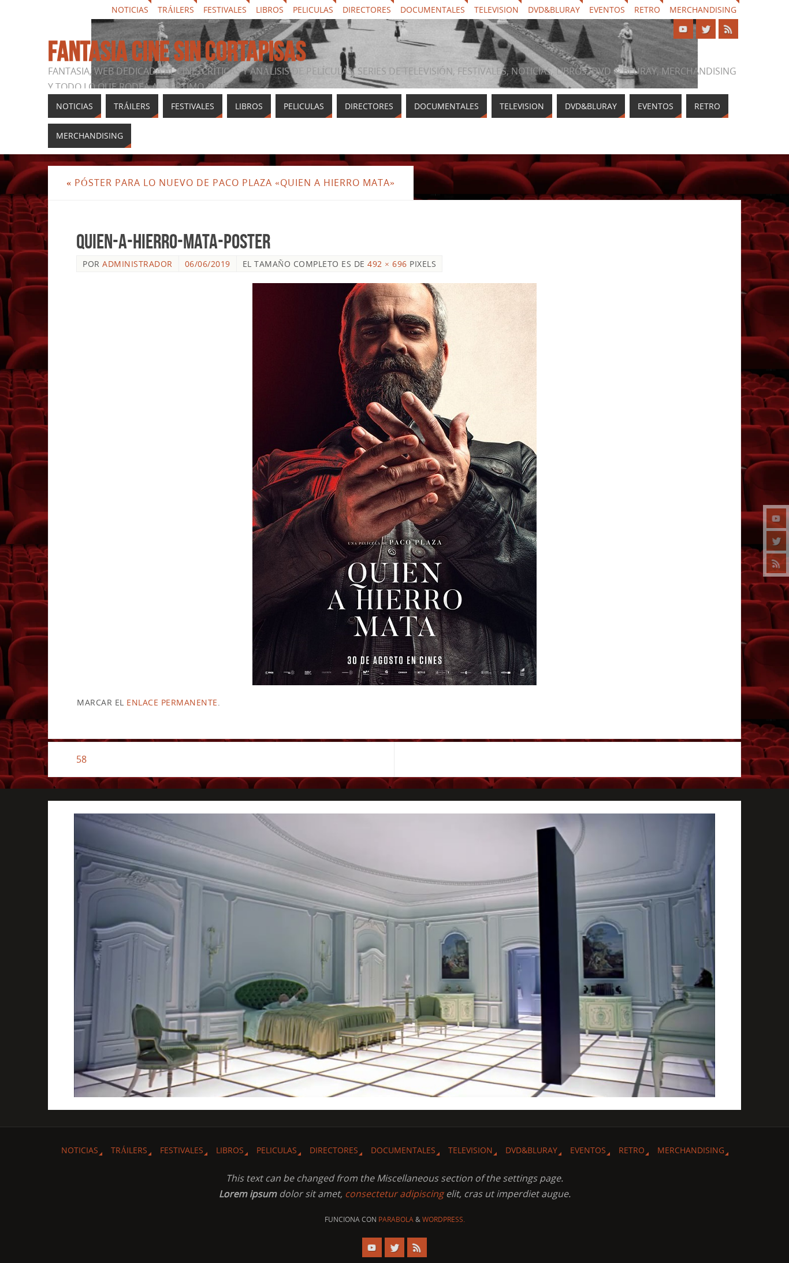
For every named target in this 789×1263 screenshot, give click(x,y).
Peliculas (313, 9)
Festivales (225, 9)
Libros (270, 9)
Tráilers (176, 9)
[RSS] (776, 563)
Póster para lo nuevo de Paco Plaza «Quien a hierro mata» (230, 182)
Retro (647, 9)
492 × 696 (387, 263)
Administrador (137, 263)
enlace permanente (172, 702)
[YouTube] (776, 518)
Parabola (396, 1219)
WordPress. (443, 1219)
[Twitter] (776, 541)
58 (81, 759)
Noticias (129, 9)
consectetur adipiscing (394, 1193)
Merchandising (702, 9)
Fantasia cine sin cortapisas (177, 51)
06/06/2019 (207, 263)
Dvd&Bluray (554, 9)
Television (496, 9)
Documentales (432, 9)
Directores (367, 9)
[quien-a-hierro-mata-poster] (394, 484)
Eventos (607, 9)
